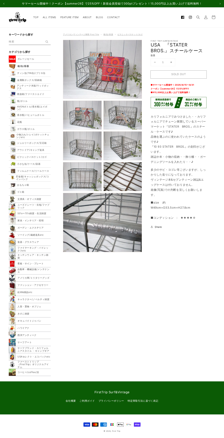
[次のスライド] (220, 3)
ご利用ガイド (87, 400)
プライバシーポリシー (111, 400)
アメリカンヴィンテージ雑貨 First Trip (81, 34)
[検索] (47, 42)
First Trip (116, 431)
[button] (198, 17)
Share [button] (158, 226)
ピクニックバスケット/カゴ (130, 34)
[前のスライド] (4, 3)
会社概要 (71, 400)
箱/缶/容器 (108, 34)
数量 (153, 55)
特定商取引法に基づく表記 (143, 400)
